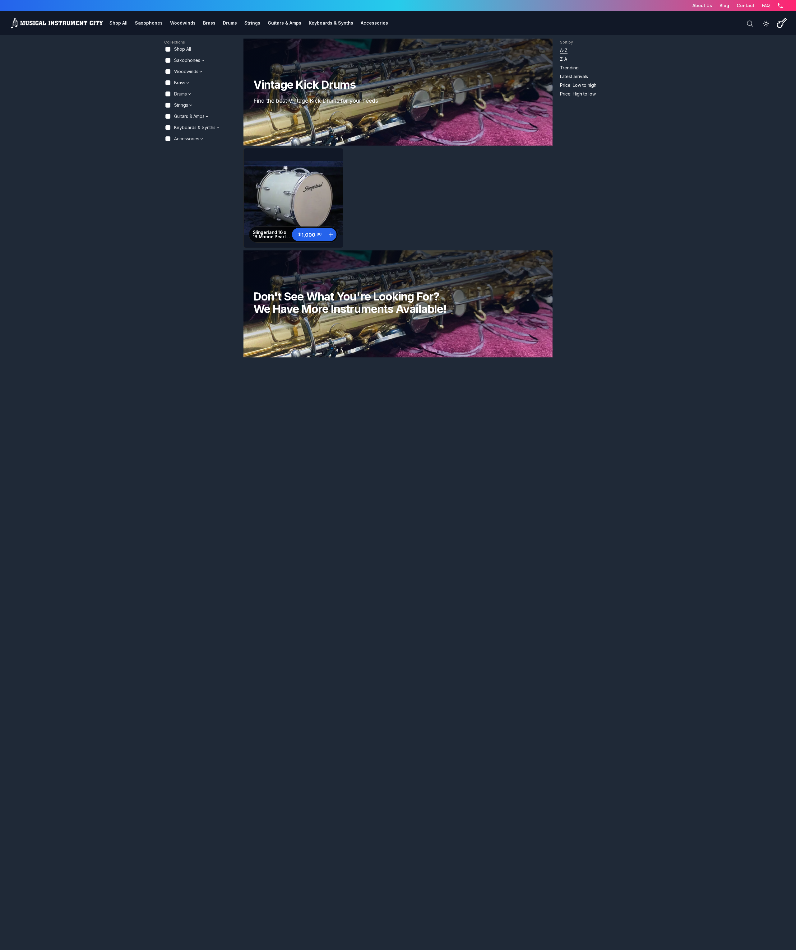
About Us (702, 5)
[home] (56, 23)
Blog (724, 5)
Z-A (563, 59)
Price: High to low (578, 93)
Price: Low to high (578, 85)
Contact (745, 5)
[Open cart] (782, 23)
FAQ (766, 5)
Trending (569, 67)
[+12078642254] (780, 5)
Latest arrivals (574, 76)
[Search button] (750, 23)
